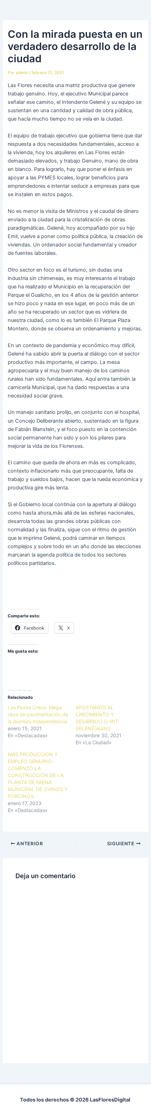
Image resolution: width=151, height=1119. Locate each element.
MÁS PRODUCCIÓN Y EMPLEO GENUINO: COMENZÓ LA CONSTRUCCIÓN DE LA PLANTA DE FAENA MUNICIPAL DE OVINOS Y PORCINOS (37, 775)
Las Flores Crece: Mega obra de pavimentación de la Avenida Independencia (38, 714)
